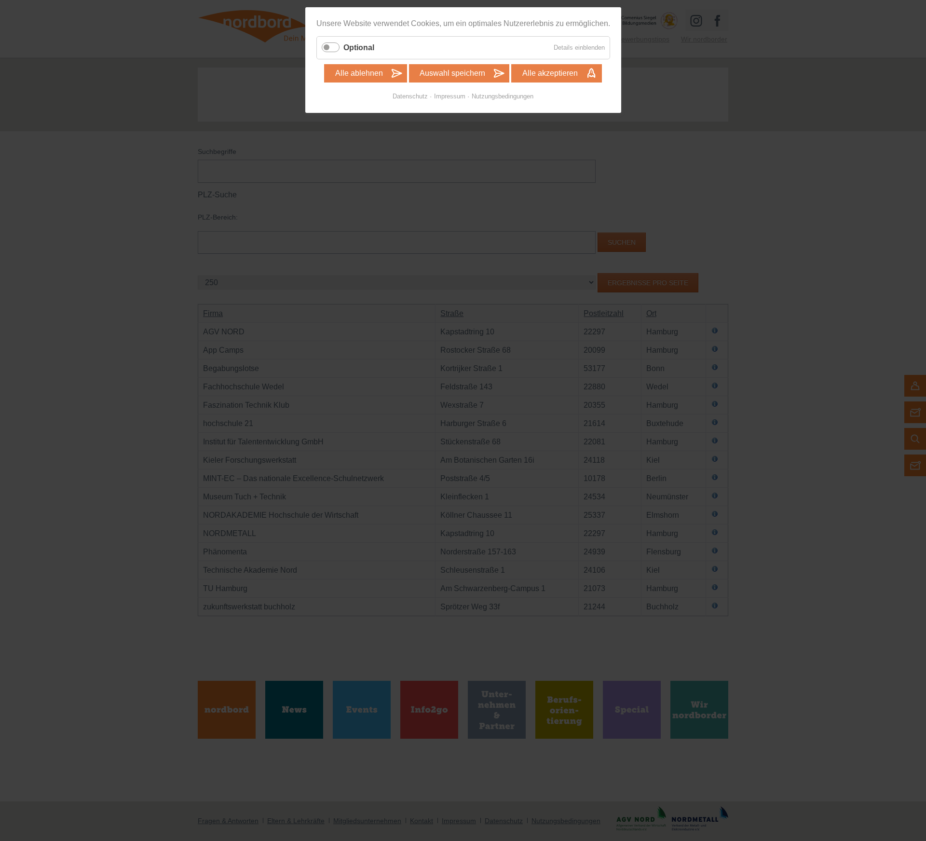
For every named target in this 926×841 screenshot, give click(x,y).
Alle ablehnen (359, 73)
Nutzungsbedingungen (502, 96)
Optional (358, 47)
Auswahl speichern (452, 73)
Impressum (449, 96)
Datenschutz (410, 96)
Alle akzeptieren (550, 73)
